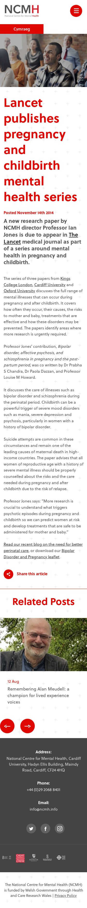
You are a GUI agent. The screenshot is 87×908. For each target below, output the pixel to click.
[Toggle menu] (76, 11)
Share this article (31, 573)
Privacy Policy (66, 895)
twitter (31, 828)
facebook (45, 828)
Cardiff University (49, 284)
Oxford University (19, 290)
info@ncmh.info (44, 809)
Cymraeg (22, 29)
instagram (60, 828)
